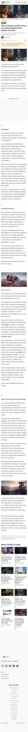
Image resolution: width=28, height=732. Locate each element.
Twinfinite (14, 690)
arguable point (13, 189)
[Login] (25, 2)
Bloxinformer (14, 717)
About (2, 672)
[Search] (16, 2)
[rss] (2, 665)
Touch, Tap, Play (14, 712)
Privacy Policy (4, 676)
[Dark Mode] (19, 2)
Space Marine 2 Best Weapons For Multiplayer (7, 579)
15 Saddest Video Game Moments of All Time (21, 559)
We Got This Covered (14, 700)
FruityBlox (14, 715)
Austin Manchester (19, 585)
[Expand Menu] (22, 2)
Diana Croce (17, 627)
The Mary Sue (14, 710)
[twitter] (10, 665)
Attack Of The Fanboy (14, 694)
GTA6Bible (14, 719)
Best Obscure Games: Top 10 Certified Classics (6, 601)
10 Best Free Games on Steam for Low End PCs (20, 601)
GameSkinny (14, 706)
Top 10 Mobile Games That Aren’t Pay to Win (7, 621)
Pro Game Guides (14, 688)
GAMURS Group (24, 722)
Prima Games (14, 696)
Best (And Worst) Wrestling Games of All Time (6, 559)
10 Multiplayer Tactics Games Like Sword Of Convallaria (19, 622)
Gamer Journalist (14, 704)
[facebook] (13, 665)
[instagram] (6, 665)
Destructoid (14, 702)
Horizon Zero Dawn (13, 64)
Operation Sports (14, 708)
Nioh (2, 64)
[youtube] (17, 665)
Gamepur (14, 692)
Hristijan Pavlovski (5, 563)
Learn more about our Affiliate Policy (8, 538)
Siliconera (14, 698)
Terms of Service (5, 674)
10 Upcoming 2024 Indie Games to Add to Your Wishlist (20, 580)
